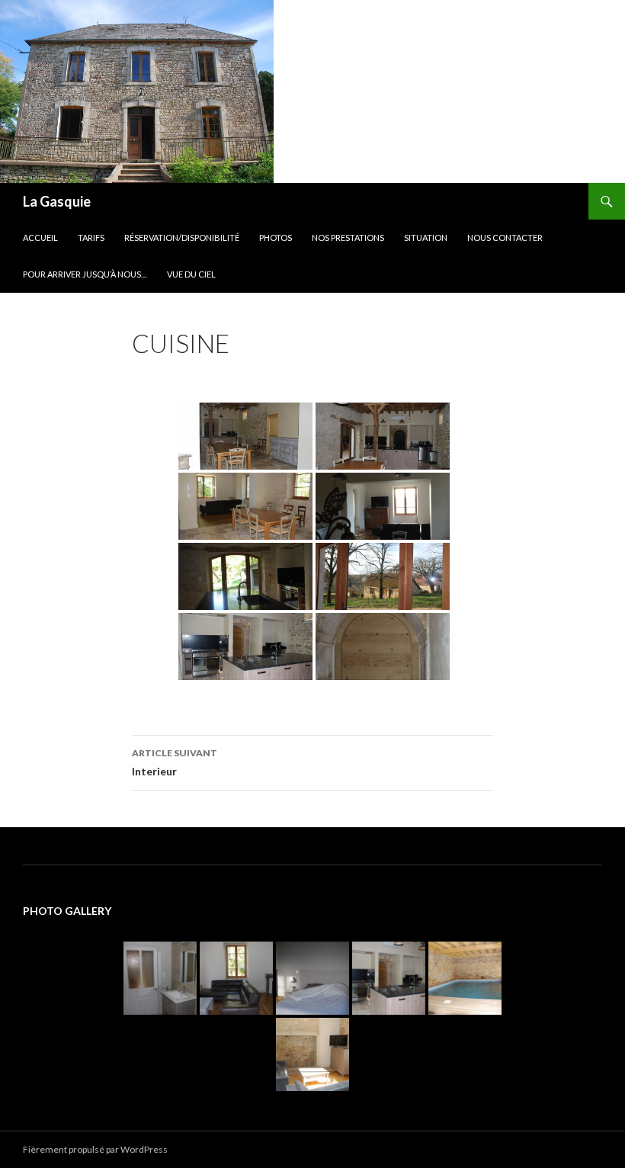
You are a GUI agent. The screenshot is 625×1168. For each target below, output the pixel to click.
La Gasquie (57, 201)
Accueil (40, 237)
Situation (425, 237)
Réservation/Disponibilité (181, 237)
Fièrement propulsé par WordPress (95, 1149)
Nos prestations (348, 237)
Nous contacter (505, 237)
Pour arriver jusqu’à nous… (85, 274)
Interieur (174, 762)
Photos (275, 237)
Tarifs (91, 237)
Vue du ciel (191, 274)
